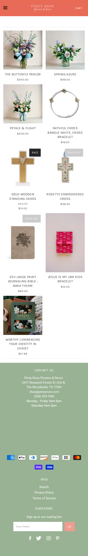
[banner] (42, 8)
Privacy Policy (44, 492)
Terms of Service (44, 498)
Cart (78, 8)
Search (44, 487)
